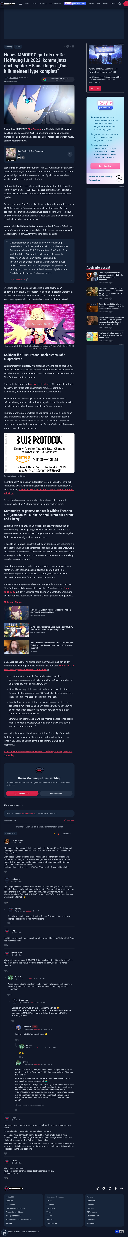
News (27, 4)
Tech (98, 4)
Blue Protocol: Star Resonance (31, 151)
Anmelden (70, 820)
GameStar (91, 1201)
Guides (113, 4)
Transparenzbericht (13, 1216)
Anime (91, 4)
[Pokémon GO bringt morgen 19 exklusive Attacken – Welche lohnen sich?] (92, 336)
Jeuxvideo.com (93, 1216)
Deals (105, 4)
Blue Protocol (34, 129)
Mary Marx (27, 1027)
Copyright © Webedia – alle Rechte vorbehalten (22, 1232)
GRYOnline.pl (92, 1212)
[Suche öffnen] (119, 3)
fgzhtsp (18, 909)
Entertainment (55, 4)
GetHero (90, 1208)
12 (65, 46)
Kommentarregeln (28, 813)
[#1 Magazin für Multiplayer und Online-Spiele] (9, 4)
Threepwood (17, 840)
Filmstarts (91, 1220)
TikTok (49, 1201)
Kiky (13, 930)
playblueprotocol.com (17, 279)
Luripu (14, 1161)
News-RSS (50, 1220)
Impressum (10, 1205)
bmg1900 (17, 953)
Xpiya (14, 1117)
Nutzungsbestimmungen (15, 1208)
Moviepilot (91, 1223)
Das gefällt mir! (24, 793)
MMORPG (21, 154)
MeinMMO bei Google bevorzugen (59, 79)
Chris (19, 976)
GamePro (90, 1205)
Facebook (50, 1205)
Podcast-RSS (51, 1223)
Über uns (9, 1201)
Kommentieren (56, 793)
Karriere (9, 1223)
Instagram (50, 1208)
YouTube (49, 1216)
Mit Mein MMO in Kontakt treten (18, 1220)
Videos (34, 4)
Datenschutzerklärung (14, 1212)
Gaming (43, 4)
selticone (16, 879)
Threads (49, 1212)
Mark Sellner (14, 78)
